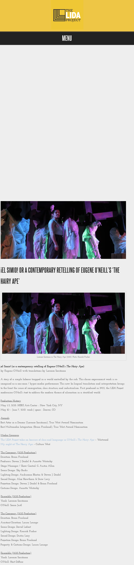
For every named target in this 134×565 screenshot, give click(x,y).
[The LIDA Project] (67, 29)
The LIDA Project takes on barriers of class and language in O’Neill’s (48, 440)
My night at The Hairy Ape (17, 444)
